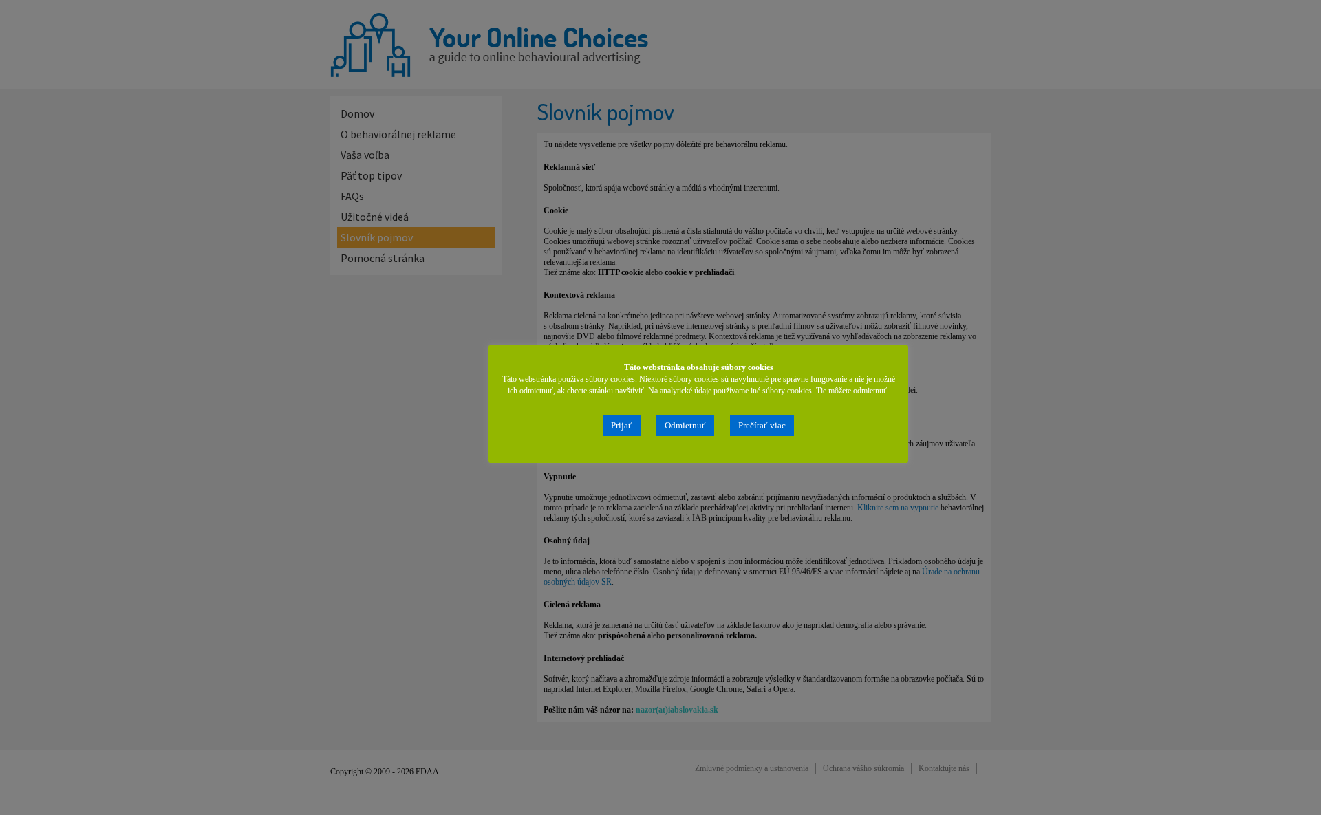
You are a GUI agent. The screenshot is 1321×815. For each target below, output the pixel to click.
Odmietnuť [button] (685, 425)
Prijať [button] (621, 425)
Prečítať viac (762, 425)
